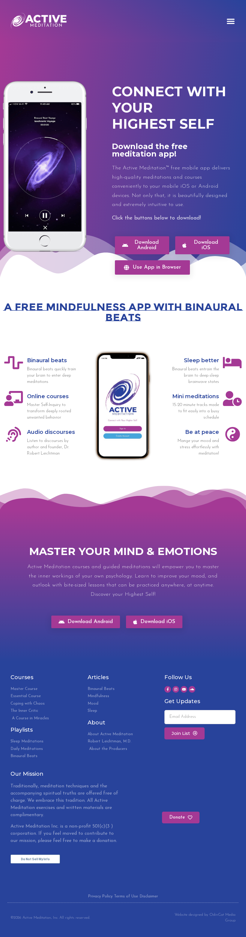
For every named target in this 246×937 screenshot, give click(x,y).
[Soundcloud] (192, 689)
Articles (98, 677)
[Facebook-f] (167, 689)
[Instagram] (175, 689)
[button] (230, 21)
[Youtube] (184, 689)
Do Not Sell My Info (35, 859)
